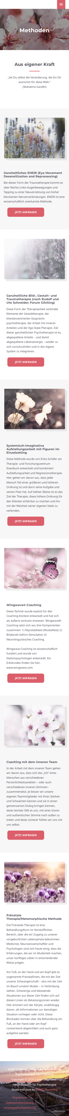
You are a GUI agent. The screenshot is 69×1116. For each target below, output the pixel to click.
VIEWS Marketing (47, 1089)
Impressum (20, 1097)
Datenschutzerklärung (20, 1102)
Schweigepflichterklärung (20, 1108)
